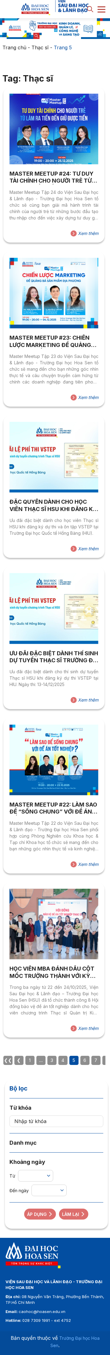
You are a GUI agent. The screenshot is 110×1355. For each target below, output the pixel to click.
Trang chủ (14, 47)
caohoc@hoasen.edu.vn (42, 1311)
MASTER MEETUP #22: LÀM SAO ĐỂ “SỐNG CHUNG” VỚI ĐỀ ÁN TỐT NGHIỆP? (53, 808)
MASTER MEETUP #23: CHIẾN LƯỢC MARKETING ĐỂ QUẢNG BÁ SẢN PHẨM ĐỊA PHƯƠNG (50, 341)
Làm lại (70, 1214)
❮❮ (8, 1060)
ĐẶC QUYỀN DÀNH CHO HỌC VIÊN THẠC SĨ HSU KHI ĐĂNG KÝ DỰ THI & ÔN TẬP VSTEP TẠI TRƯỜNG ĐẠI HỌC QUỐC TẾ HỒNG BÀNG (53, 506)
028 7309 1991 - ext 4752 (46, 1320)
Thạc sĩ (40, 47)
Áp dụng (37, 1214)
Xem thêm (87, 233)
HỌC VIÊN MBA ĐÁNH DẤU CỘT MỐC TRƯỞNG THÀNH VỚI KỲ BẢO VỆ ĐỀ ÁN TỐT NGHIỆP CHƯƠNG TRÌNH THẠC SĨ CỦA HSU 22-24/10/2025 (51, 972)
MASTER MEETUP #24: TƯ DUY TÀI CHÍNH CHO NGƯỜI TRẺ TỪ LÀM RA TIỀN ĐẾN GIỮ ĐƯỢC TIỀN (51, 177)
